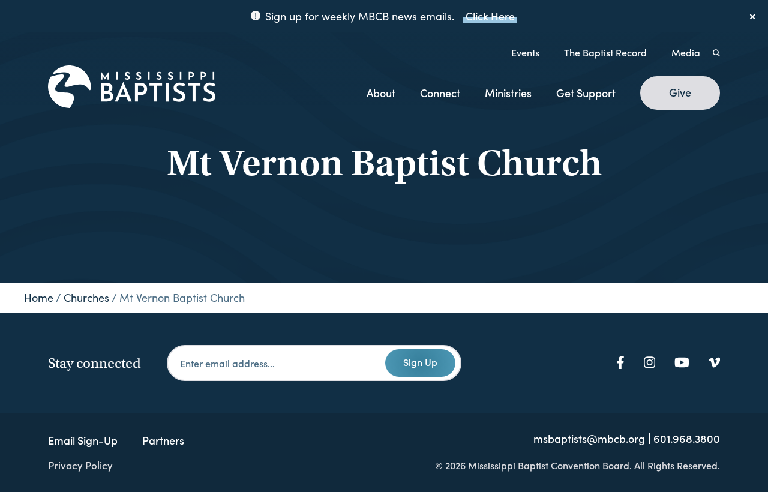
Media (685, 52)
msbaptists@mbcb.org (589, 438)
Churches (86, 297)
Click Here (490, 15)
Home (38, 297)
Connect (440, 92)
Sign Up (420, 361)
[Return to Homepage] (131, 87)
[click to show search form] (716, 52)
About (381, 92)
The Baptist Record (605, 52)
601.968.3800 (686, 438)
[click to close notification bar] (753, 16)
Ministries (508, 92)
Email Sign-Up (83, 440)
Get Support (586, 92)
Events (525, 52)
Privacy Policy (80, 465)
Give (680, 92)
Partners (163, 440)
